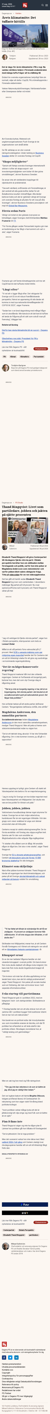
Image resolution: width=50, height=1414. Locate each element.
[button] (25, 1204)
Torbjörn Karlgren (18, 365)
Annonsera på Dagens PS (13, 1387)
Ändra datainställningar (11, 1399)
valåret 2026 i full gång (12, 1142)
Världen (18, 13)
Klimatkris (25, 357)
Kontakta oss (7, 1370)
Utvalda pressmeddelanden (13, 1367)
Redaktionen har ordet (11, 1390)
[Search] (42, 5)
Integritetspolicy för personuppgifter (17, 1376)
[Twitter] (10, 1357)
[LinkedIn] (16, 1357)
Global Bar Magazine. (18, 206)
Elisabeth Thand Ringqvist (13, 1235)
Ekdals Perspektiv (26, 1230)
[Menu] (46, 5)
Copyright (6, 1373)
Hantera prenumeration (11, 1364)
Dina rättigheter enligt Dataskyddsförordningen (22, 1381)
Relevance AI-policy (10, 1384)
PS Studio (19, 503)
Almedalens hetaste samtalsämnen (22, 949)
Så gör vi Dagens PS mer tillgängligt (17, 1396)
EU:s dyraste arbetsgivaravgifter (26, 855)
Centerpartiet (8, 1230)
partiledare (33, 1235)
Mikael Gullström (18, 1244)
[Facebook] (4, 1357)
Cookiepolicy (7, 1379)
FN (4, 357)
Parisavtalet (39, 357)
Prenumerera (40, 349)
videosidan (14, 575)
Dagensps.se (7, 13)
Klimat (13, 357)
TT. (14, 221)
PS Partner (6, 1393)
